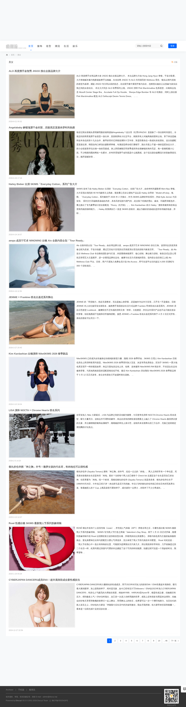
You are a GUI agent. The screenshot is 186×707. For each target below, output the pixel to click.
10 (159, 641)
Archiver (9, 690)
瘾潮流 (7, 55)
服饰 (39, 46)
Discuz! (19, 701)
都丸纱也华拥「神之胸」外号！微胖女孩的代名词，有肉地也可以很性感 (48, 466)
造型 (48, 46)
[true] (161, 46)
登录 (172, 46)
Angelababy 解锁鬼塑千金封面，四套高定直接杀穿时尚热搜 (42, 127)
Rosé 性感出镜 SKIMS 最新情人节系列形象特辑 (35, 523)
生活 (66, 46)
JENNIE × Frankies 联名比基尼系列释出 (31, 297)
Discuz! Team (42, 701)
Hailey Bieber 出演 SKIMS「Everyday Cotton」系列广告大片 (43, 184)
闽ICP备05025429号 (60, 701)
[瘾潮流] (16, 46)
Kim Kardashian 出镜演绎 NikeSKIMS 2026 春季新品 (38, 353)
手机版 (21, 690)
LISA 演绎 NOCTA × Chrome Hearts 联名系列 (34, 410)
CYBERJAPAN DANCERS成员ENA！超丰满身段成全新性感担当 (44, 579)
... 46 (165, 641)
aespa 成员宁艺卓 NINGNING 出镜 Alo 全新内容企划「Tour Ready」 (47, 240)
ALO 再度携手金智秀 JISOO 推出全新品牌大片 (34, 71)
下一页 (173, 641)
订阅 (175, 62)
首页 (31, 46)
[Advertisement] (93, 20)
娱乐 (75, 46)
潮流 (57, 46)
